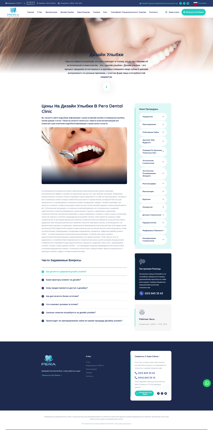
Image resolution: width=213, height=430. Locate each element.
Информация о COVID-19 (95, 365)
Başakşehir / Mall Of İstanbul (47, 3)
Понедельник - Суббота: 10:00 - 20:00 (71, 3)
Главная (30, 12)
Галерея (96, 12)
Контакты (153, 12)
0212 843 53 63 (30, 2)
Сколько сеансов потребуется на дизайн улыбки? (71, 312)
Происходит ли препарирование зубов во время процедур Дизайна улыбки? (84, 320)
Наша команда (83, 12)
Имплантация (51, 12)
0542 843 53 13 (30, 4)
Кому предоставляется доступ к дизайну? (67, 288)
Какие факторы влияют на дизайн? (63, 279)
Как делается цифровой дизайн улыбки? (66, 271)
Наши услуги (174, 12)
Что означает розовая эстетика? (62, 304)
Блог (105, 12)
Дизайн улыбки (67, 12)
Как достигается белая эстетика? (62, 296)
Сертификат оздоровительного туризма (128, 12)
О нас (39, 12)
